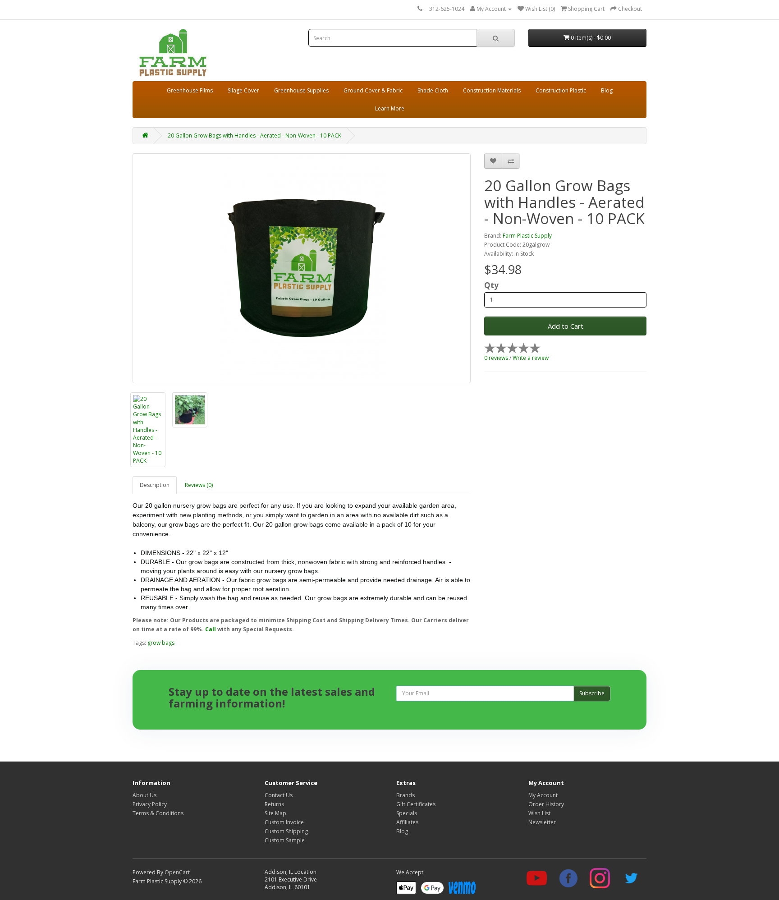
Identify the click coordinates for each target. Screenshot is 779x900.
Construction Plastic (561, 90)
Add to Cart (565, 326)
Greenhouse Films (190, 90)
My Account (543, 795)
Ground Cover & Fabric (373, 90)
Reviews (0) (199, 485)
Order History (546, 804)
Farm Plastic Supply (527, 235)
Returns (274, 804)
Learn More (389, 108)
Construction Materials (492, 90)
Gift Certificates (415, 804)
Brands (405, 795)
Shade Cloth (432, 90)
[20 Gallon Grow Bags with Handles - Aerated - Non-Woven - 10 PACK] (302, 268)
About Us (144, 795)
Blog (607, 90)
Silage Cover (243, 90)
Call (210, 629)
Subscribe (592, 693)
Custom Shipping (286, 831)
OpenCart (177, 872)
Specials (406, 813)
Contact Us (279, 795)
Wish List (539, 813)
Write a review (531, 358)
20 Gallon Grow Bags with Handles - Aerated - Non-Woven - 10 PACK (254, 135)
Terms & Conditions (158, 813)
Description (155, 485)
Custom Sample (285, 840)
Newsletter (542, 822)
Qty (491, 285)
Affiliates (407, 822)
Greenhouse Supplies (301, 90)
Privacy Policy (150, 804)
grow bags (160, 643)
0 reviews (496, 358)
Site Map (275, 813)
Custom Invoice (284, 822)
